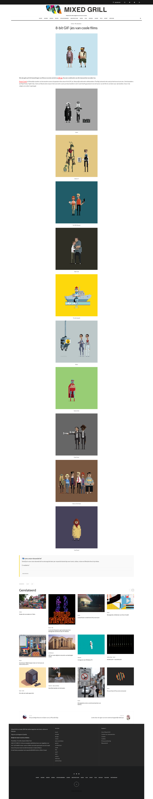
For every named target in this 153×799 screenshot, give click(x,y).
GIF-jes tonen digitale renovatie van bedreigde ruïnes (60, 656)
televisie (57, 758)
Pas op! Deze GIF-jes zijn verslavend (116, 691)
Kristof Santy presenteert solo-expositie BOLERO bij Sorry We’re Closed (29, 750)
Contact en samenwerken (108, 734)
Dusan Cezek (23, 81)
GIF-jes (60, 78)
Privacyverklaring (106, 741)
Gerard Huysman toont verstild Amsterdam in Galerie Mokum (26, 747)
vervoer (111, 18)
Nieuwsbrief (104, 743)
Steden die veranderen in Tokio (27, 614)
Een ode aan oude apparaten (26, 693)
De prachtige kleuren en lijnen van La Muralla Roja (43, 716)
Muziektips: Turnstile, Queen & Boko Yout (21, 740)
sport (105, 18)
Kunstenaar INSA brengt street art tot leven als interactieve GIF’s (31, 663)
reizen (56, 18)
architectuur (74, 18)
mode (81, 18)
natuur (57, 756)
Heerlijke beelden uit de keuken (56, 688)
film (86, 18)
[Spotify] (134, 2)
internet (79, 657)
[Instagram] (124, 2)
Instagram (19, 734)
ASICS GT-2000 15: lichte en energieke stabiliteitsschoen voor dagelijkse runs (30, 743)
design (51, 18)
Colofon (103, 736)
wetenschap (109, 657)
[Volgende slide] (133, 590)
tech (101, 18)
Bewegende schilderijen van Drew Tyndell (118, 615)
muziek (46, 18)
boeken (91, 18)
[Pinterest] (129, 2)
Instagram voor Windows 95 (85, 660)
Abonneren (25, 573)
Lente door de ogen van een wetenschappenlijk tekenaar (107, 716)
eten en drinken (64, 18)
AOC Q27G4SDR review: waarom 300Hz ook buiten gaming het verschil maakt (30, 745)
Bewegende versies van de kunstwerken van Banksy (89, 703)
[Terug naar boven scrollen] (76, 784)
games (96, 18)
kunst (40, 18)
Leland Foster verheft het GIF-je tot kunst (88, 617)
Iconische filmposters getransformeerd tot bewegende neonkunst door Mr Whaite (59, 630)
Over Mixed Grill (105, 732)
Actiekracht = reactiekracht (114, 659)
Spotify (25, 734)
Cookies (103, 738)
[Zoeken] (139, 2)
